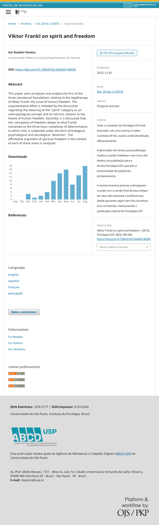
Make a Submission (24, 312)
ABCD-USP (123, 453)
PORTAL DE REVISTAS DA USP (23, 5)
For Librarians (16, 349)
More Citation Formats (114, 247)
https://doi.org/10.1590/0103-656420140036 (45, 69)
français (13, 287)
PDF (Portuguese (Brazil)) (118, 53)
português (15, 293)
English (13, 275)
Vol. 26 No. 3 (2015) (47, 23)
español (13, 281)
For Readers (15, 337)
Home (12, 23)
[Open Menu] (8, 12)
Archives (26, 23)
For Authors (15, 343)
